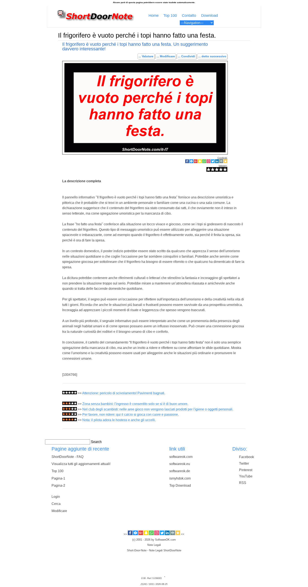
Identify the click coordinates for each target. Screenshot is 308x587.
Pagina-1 (58, 478)
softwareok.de (179, 471)
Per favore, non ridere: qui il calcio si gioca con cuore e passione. (130, 414)
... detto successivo (212, 56)
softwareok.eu (179, 464)
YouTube (245, 476)
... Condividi (186, 56)
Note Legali (154, 545)
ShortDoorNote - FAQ (67, 457)
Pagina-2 (58, 485)
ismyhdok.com (180, 478)
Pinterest (245, 470)
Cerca (56, 504)
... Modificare (166, 56)
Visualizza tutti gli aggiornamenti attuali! (81, 464)
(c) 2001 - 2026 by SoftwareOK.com (154, 539)
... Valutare (145, 56)
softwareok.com (181, 457)
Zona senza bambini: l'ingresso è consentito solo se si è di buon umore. (135, 404)
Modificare (59, 511)
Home (154, 15)
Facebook (246, 457)
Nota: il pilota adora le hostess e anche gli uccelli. (119, 420)
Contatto (189, 15)
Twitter (244, 463)
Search (96, 442)
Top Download (180, 485)
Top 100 (170, 15)
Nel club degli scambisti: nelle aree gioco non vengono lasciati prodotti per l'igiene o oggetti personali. (157, 409)
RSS (242, 483)
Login (56, 496)
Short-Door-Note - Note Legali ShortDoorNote (154, 550)
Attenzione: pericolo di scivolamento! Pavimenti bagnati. (123, 393)
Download (209, 15)
